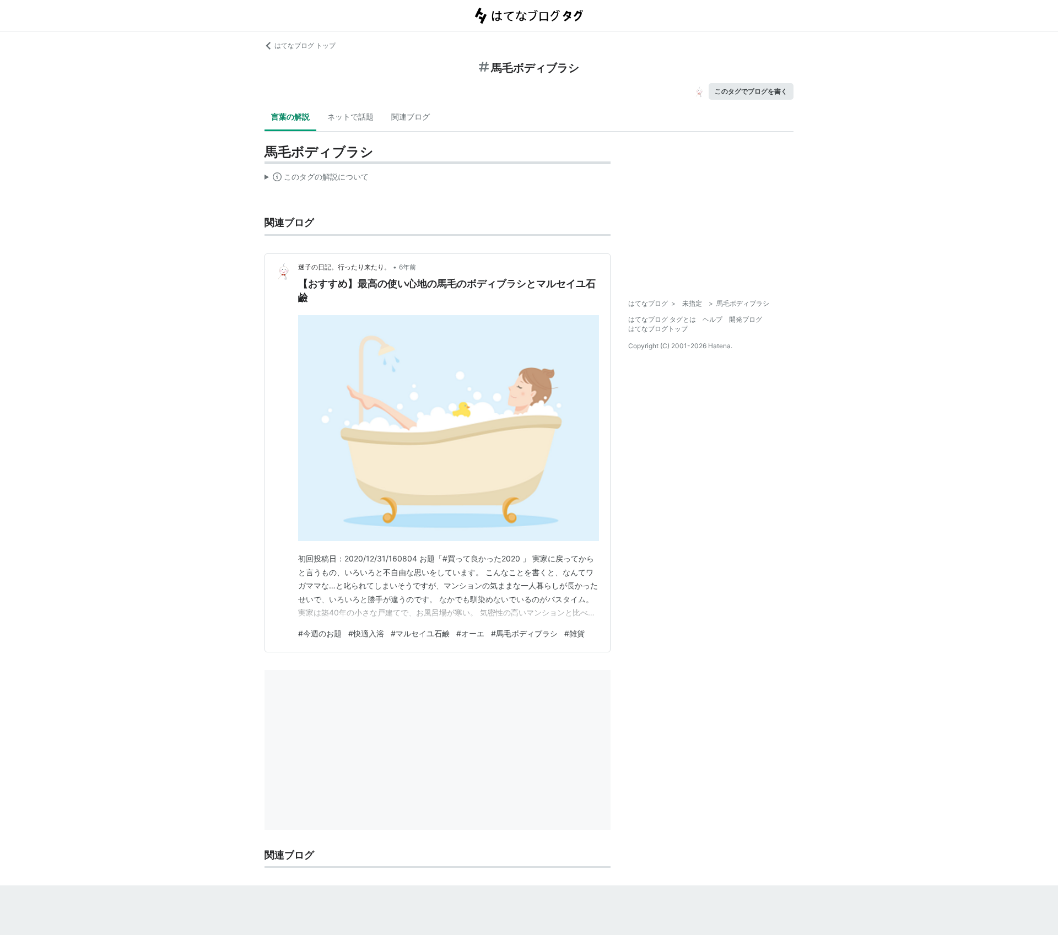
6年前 (407, 267)
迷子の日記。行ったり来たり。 (344, 267)
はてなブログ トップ (305, 45)
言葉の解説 (290, 116)
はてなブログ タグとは (662, 319)
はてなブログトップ (658, 329)
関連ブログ (410, 116)
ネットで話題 (350, 116)
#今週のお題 (320, 633)
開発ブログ (745, 319)
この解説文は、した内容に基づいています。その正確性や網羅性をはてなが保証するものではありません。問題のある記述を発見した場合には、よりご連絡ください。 (316, 179)
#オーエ (470, 633)
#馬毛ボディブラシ (524, 633)
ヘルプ (712, 319)
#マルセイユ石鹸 (420, 633)
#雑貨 (574, 633)
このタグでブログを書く (751, 91)
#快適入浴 (366, 633)
